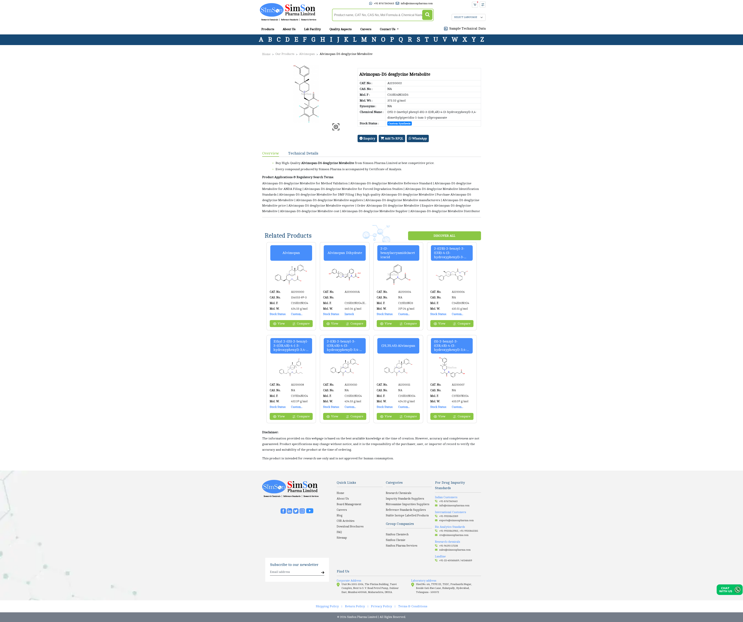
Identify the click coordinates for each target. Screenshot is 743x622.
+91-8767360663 (448, 501)
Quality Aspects (341, 29)
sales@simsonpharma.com (455, 550)
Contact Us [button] (388, 29)
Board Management (349, 504)
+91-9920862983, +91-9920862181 (458, 531)
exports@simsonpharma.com (456, 520)
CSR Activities (345, 520)
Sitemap (342, 537)
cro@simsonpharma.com (453, 535)
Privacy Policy (381, 606)
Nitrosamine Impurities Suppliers (407, 504)
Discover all (444, 236)
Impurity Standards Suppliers (405, 498)
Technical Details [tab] (303, 153)
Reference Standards (289, 20)
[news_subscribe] (322, 573)
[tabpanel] (371, 187)
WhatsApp (419, 138)
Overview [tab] (270, 153)
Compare (303, 323)
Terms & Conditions (412, 606)
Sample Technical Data (467, 28)
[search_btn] (427, 15)
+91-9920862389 (448, 516)
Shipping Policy (327, 606)
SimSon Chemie (395, 540)
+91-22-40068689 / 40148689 (455, 560)
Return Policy (355, 606)
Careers (365, 29)
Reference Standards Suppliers (406, 509)
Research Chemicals (269, 20)
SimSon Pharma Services (401, 545)
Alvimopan (307, 54)
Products (267, 29)
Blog (339, 515)
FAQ (339, 532)
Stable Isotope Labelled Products (407, 515)
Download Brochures (350, 526)
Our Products (284, 54)
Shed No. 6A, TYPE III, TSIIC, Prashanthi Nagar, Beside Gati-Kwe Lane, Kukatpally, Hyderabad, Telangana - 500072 (444, 588)
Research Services (308, 20)
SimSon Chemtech (397, 534)
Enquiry (369, 138)
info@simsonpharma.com (417, 3)
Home (266, 54)
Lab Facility (312, 29)
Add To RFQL (393, 138)
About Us (289, 29)
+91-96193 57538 (448, 545)
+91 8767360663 (384, 3)
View (281, 323)
